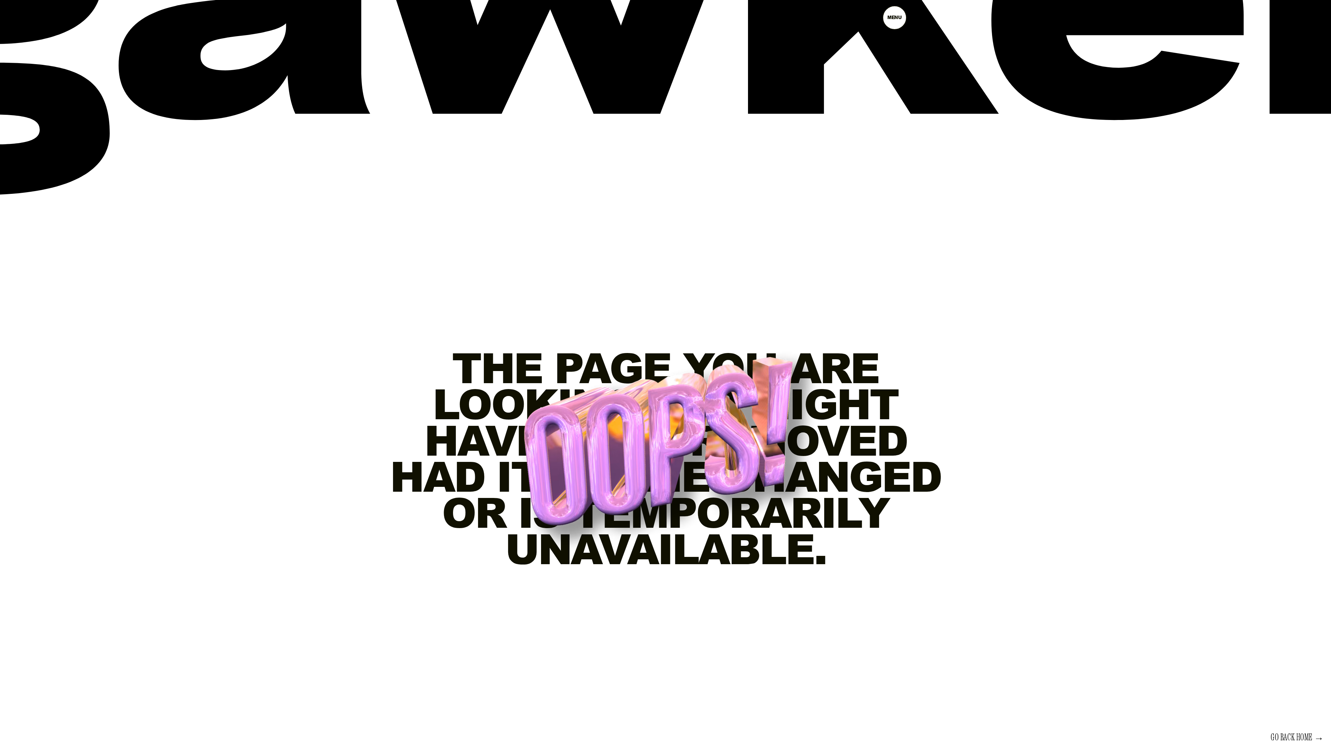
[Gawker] (665, 78)
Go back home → (1297, 737)
